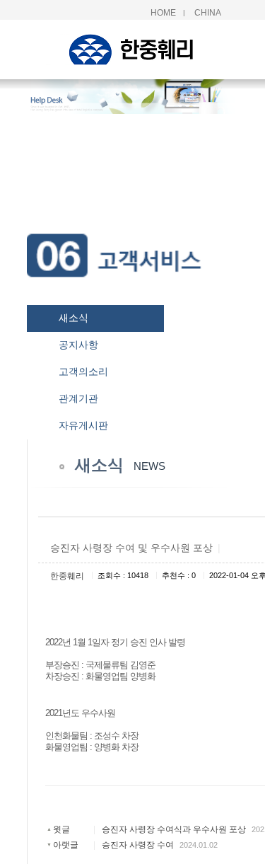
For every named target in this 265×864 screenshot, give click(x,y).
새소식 (73, 317)
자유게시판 (83, 425)
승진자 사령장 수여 (138, 845)
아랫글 (65, 845)
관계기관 (78, 398)
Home (163, 13)
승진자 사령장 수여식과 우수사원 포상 (174, 829)
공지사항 (78, 344)
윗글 (61, 829)
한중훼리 (67, 576)
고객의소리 (83, 371)
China (207, 13)
